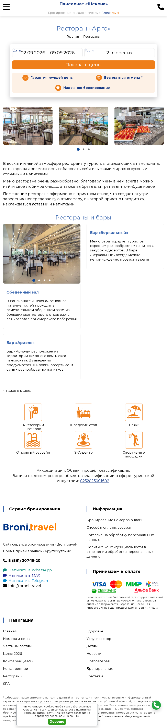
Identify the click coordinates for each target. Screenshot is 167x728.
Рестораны (91, 36)
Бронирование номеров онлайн (115, 520)
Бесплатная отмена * (123, 78)
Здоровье (95, 631)
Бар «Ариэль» (21, 343)
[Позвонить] (160, 7)
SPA (6, 684)
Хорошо (57, 722)
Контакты (95, 676)
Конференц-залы (18, 661)
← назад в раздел (17, 391)
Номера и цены (16, 639)
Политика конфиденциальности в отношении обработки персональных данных (120, 551)
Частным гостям (17, 646)
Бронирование (100, 669)
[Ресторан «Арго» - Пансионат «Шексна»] (28, 126)
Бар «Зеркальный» (109, 232)
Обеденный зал (23, 292)
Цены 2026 (12, 654)
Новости (94, 654)
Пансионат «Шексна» (83, 4)
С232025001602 (94, 481)
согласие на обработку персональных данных (62, 714)
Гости (89, 50)
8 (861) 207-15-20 (24, 560)
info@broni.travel (24, 586)
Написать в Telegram (28, 580)
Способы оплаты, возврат (109, 527)
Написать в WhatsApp (30, 570)
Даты (17, 50)
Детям (92, 646)
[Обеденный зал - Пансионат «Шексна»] (41, 254)
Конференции (15, 669)
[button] (78, 149)
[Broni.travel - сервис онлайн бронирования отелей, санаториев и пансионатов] (30, 527)
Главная (73, 36)
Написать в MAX (24, 575)
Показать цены (83, 65)
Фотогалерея (98, 661)
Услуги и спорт (100, 639)
